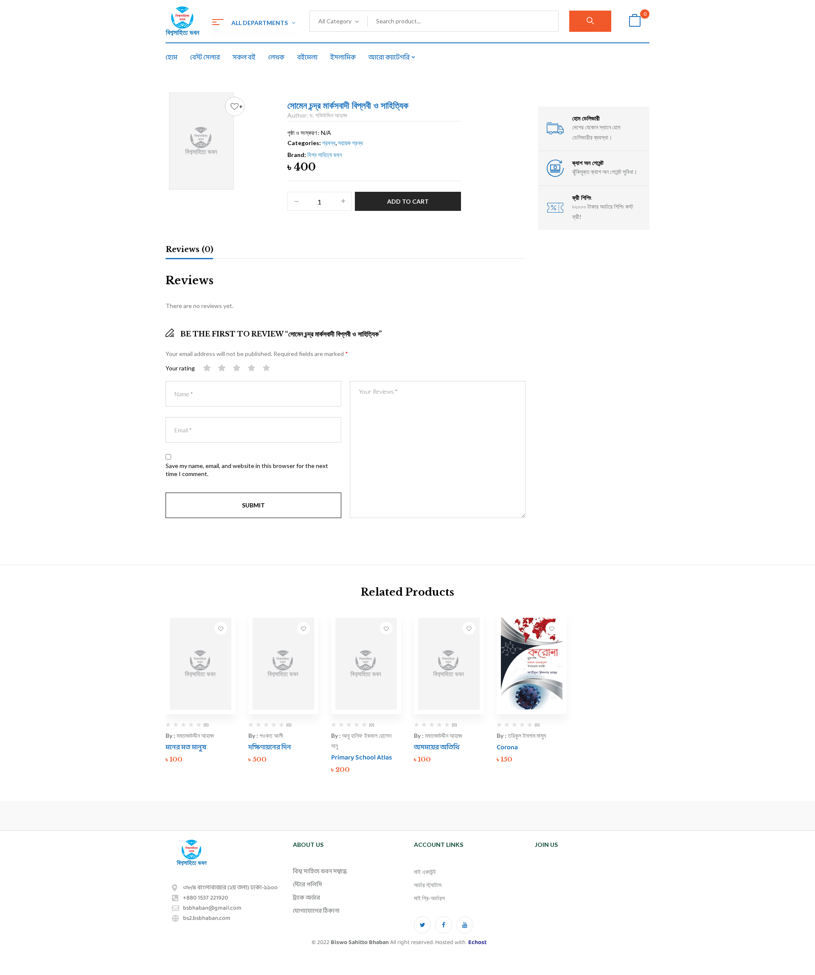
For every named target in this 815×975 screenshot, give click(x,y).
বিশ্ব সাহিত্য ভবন (324, 154)
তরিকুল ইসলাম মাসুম (527, 735)
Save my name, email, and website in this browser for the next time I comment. (247, 470)
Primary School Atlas (361, 757)
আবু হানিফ (352, 735)
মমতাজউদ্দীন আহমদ (195, 735)
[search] (590, 21)
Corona (507, 747)
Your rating (180, 368)
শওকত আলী (271, 735)
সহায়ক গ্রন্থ (350, 142)
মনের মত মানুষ (186, 747)
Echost (477, 942)
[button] (634, 21)
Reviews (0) (189, 249)
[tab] (189, 250)
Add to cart (408, 201)
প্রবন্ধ (328, 142)
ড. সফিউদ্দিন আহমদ (328, 115)
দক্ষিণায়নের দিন (269, 747)
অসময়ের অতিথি (437, 747)
